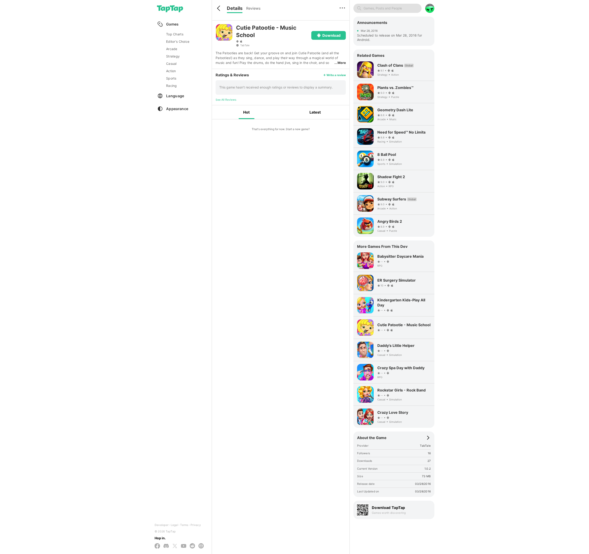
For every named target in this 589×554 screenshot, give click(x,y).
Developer (161, 525)
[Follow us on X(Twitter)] (175, 546)
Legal (174, 525)
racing (171, 86)
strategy (173, 56)
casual (171, 64)
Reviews (253, 8)
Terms (184, 525)
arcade (171, 49)
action (171, 71)
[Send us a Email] (201, 546)
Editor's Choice (177, 41)
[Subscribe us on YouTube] (183, 546)
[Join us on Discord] (166, 546)
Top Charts (174, 34)
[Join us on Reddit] (192, 546)
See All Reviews (226, 99)
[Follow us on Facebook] (157, 546)
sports (171, 78)
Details (235, 8)
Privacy (196, 525)
